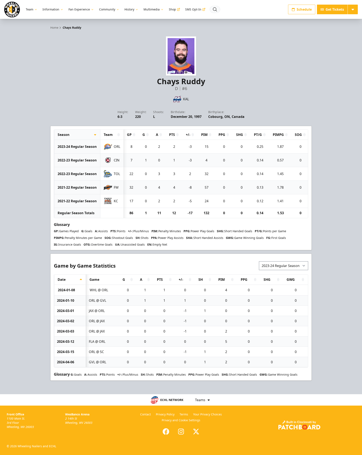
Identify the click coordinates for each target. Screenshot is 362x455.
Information (51, 9)
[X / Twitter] (196, 431)
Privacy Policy (165, 414)
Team (29, 9)
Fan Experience (79, 9)
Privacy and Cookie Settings (181, 420)
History (129, 9)
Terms (184, 414)
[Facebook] (166, 431)
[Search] (215, 9)
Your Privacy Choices (207, 414)
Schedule (304, 9)
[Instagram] (181, 431)
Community (107, 9)
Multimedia (152, 9)
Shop (172, 9)
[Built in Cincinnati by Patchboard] (299, 424)
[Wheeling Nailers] (12, 9)
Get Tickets (335, 9)
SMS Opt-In (193, 9)
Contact (145, 414)
